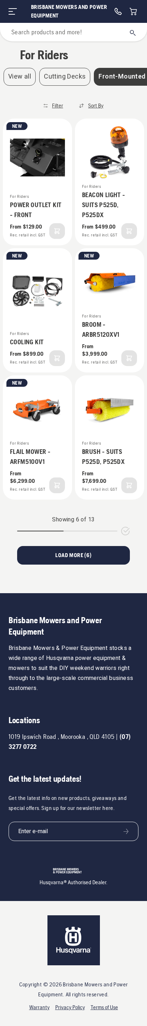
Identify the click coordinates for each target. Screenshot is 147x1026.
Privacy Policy (70, 1007)
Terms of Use (104, 1007)
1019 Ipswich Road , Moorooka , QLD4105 (62, 736)
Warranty (39, 1007)
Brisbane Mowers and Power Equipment (69, 11)
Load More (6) (73, 555)
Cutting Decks (65, 76)
